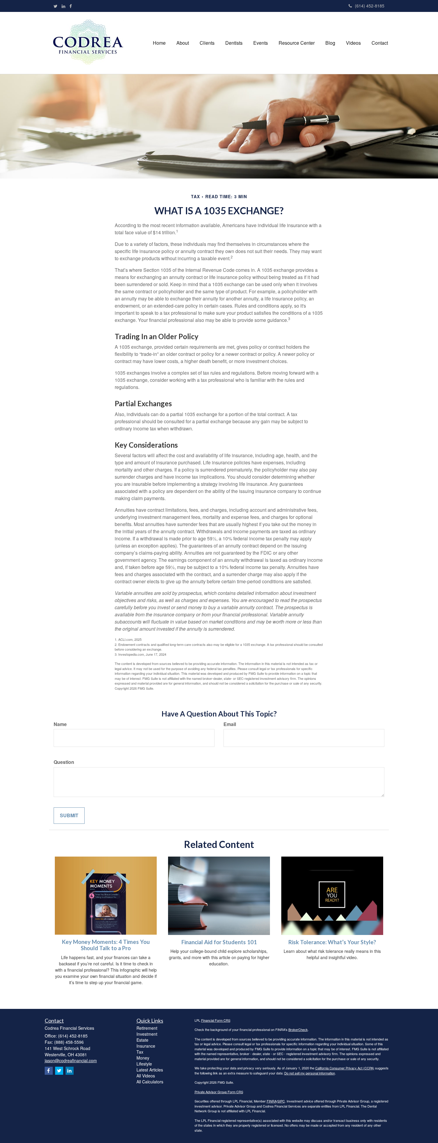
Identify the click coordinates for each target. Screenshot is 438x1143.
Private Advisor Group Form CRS (219, 1091)
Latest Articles (149, 1070)
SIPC (281, 1101)
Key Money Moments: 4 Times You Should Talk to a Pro (106, 945)
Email (229, 724)
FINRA (272, 1101)
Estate (142, 1040)
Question (64, 762)
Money (142, 1058)
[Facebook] (70, 6)
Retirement (146, 1028)
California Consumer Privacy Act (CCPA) (344, 1068)
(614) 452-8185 (369, 6)
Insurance (145, 1046)
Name (60, 724)
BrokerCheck (298, 1029)
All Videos (145, 1076)
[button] (182, 42)
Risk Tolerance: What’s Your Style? (332, 942)
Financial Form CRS (215, 1020)
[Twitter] (56, 6)
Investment (146, 1034)
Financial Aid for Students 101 (219, 942)
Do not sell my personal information (309, 1073)
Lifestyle (144, 1064)
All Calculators (149, 1082)
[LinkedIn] (63, 6)
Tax (139, 1052)
